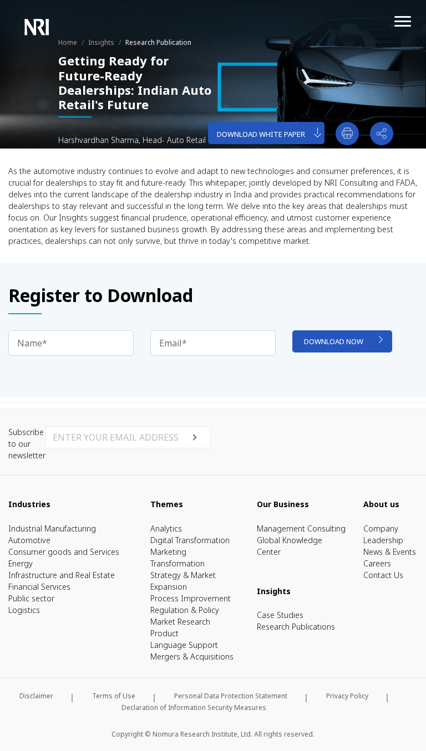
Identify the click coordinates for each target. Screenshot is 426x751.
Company (380, 528)
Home (67, 42)
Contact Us (383, 575)
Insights (101, 42)
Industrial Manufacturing (52, 528)
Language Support (184, 645)
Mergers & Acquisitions (192, 656)
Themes (166, 504)
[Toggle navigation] (390, 16)
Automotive (29, 540)
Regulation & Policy (184, 610)
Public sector (31, 598)
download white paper (261, 134)
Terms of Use (113, 696)
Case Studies (280, 615)
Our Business (283, 504)
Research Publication (158, 42)
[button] (381, 133)
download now (333, 341)
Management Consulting (301, 528)
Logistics (24, 610)
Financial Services (39, 586)
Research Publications (296, 626)
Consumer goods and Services (63, 551)
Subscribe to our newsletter (26, 444)
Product (164, 633)
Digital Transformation (190, 540)
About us (381, 504)
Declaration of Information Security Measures (193, 707)
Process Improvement (190, 598)
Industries (29, 504)
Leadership (383, 540)
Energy (20, 563)
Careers (377, 563)
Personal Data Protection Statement (230, 696)
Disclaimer (36, 696)
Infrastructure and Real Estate (61, 575)
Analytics (166, 528)
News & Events (389, 551)
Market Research (180, 621)
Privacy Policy (347, 696)
